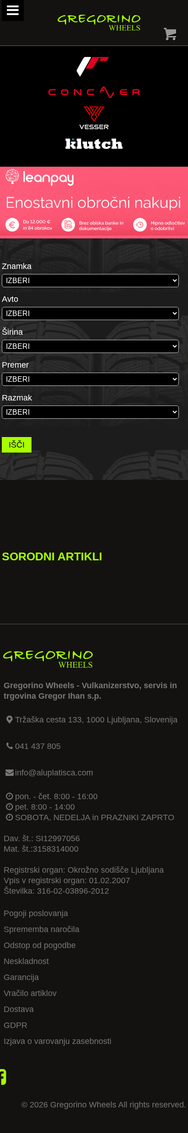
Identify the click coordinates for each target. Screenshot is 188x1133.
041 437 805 (38, 746)
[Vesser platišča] (94, 126)
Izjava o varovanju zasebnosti (57, 1041)
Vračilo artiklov (30, 993)
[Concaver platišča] (94, 101)
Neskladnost (26, 961)
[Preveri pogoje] (94, 232)
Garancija (21, 977)
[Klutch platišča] (94, 152)
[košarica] (170, 36)
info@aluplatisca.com (54, 772)
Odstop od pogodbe (40, 945)
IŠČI (17, 444)
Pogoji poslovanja (36, 913)
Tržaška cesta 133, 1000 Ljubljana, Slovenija (96, 719)
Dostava (19, 1009)
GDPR (15, 1025)
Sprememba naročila (41, 929)
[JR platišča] (92, 75)
